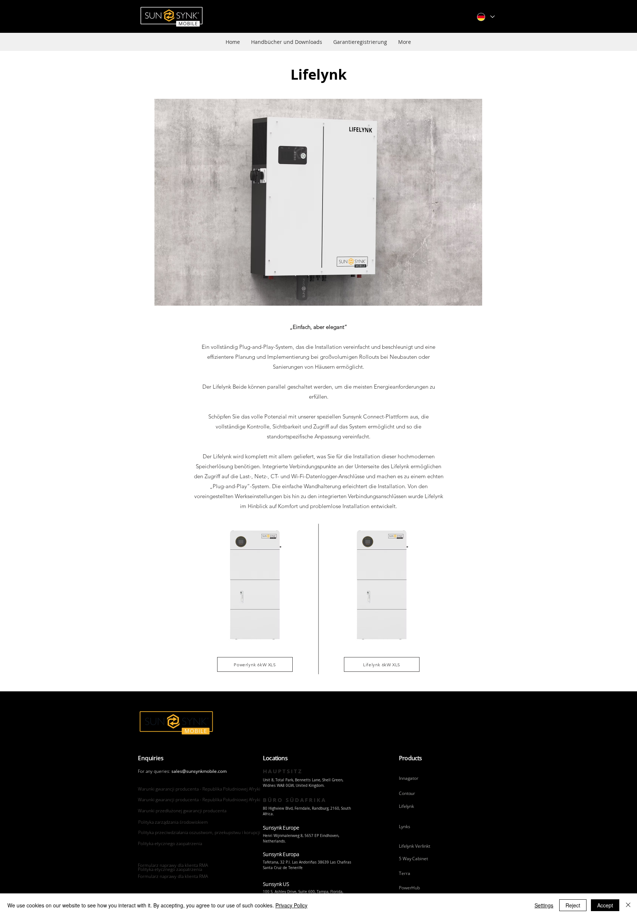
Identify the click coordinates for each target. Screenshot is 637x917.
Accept (605, 905)
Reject (572, 905)
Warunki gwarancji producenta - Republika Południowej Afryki (199, 789)
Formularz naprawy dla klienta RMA (173, 865)
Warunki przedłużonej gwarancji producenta (182, 810)
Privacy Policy (291, 905)
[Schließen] (628, 905)
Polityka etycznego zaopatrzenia (170, 843)
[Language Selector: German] (485, 16)
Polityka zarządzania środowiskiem (173, 822)
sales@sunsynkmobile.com (199, 771)
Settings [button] (544, 905)
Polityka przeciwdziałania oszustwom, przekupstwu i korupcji (199, 832)
